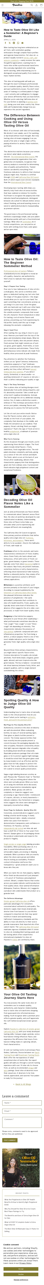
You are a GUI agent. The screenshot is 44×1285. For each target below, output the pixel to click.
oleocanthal (8, 631)
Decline (21, 1274)
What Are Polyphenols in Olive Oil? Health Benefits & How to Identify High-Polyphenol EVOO (20, 1202)
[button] (2, 5)
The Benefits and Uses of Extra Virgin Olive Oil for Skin (21, 1217)
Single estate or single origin (15, 844)
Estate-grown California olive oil (17, 901)
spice (6, 1070)
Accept (20, 1269)
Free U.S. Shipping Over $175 (22, 1)
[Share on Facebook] (5, 43)
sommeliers (27, 221)
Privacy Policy (25, 1263)
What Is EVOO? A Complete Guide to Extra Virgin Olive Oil (20, 1223)
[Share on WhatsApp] (18, 43)
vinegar (31, 1067)
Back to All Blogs (23, 1084)
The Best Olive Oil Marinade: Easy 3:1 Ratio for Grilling (21, 1230)
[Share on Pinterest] (14, 43)
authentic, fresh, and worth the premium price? (20, 718)
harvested (29, 564)
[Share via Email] (22, 43)
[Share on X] (10, 43)
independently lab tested (13, 828)
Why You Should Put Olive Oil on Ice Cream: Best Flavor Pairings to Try (20, 1210)
